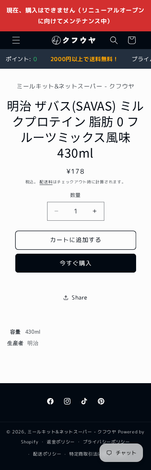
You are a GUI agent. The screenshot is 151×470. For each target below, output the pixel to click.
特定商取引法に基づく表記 (97, 454)
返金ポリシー (61, 442)
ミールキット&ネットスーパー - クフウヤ (71, 432)
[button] (16, 40)
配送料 (45, 182)
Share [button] (79, 297)
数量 (75, 195)
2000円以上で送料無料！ (84, 59)
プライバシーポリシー (106, 442)
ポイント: (21, 59)
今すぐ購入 (76, 263)
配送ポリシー (47, 454)
